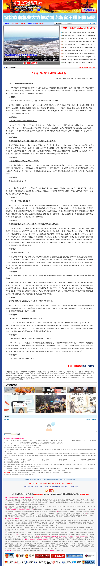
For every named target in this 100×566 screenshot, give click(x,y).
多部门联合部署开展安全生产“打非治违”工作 (78, 63)
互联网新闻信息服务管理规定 (34, 445)
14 (54, 57)
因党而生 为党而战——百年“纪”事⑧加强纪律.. (28, 60)
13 (52, 57)
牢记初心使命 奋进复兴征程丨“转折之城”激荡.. (55, 60)
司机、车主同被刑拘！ (51, 405)
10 (44, 57)
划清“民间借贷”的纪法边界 (82, 405)
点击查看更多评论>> (91, 419)
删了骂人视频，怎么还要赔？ (19, 405)
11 (47, 57)
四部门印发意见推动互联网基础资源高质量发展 (79, 59)
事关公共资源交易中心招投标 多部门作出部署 (79, 53)
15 (57, 57)
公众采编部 (33, 479)
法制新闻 (13, 67)
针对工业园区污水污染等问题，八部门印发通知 (79, 38)
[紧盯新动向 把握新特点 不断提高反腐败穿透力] (50, 19)
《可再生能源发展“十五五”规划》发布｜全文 (78, 44)
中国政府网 (78, 78)
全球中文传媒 (19, 5)
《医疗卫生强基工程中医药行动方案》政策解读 (79, 41)
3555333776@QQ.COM (18, 23)
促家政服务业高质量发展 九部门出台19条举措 (79, 50)
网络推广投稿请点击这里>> (87, 67)
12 (49, 57)
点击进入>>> (40, 23)
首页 (6, 67)
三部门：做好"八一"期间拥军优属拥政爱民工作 (79, 47)
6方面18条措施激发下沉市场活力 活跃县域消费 (79, 35)
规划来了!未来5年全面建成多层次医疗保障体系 (79, 32)
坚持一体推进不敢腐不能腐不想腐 (79, 28)
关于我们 (27, 479)
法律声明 (39, 479)
